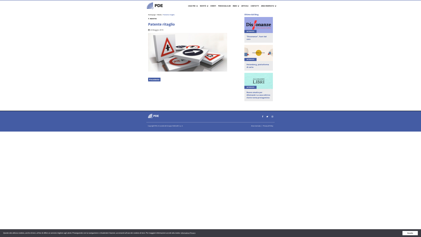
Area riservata (256, 126)
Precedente (154, 79)
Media (159, 15)
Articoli (244, 6)
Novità (203, 6)
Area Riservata (267, 6)
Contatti (255, 6)
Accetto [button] (410, 233)
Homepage (152, 15)
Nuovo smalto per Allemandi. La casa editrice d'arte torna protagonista (258, 95)
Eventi (213, 6)
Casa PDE (191, 6)
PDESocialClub (224, 6)
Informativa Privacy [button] (188, 233)
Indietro (153, 19)
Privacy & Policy (268, 126)
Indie (235, 6)
